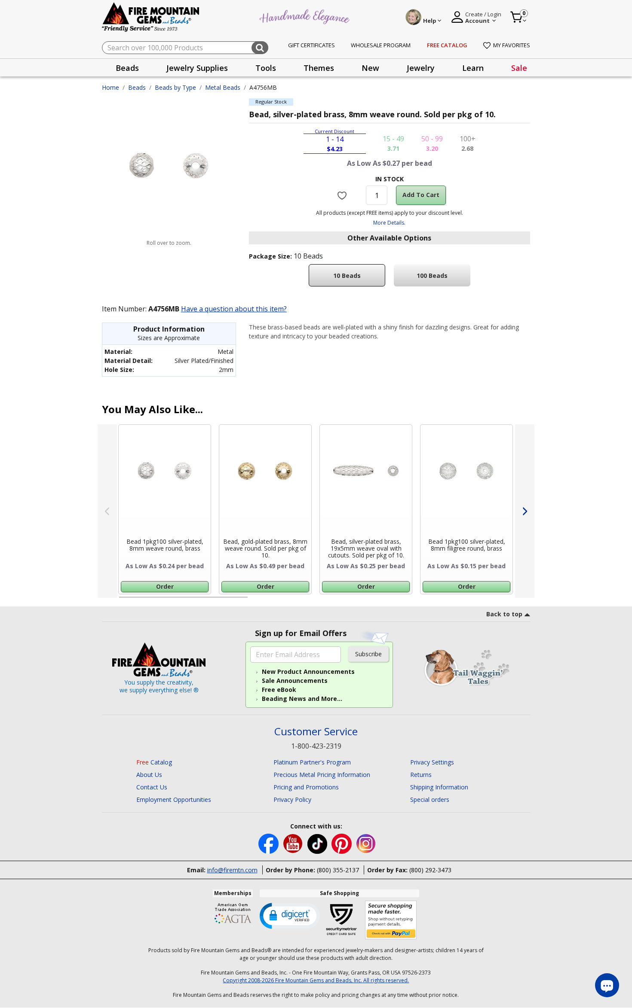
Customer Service (316, 731)
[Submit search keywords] (260, 47)
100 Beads (432, 275)
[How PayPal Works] (391, 920)
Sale (519, 68)
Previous (107, 511)
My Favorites (511, 45)
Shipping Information (439, 787)
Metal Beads (222, 87)
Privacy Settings (432, 762)
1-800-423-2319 (316, 746)
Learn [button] (473, 68)
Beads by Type (175, 87)
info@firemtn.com (232, 870)
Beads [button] (127, 68)
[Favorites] (343, 195)
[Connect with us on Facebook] (269, 843)
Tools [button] (265, 68)
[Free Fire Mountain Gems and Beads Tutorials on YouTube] (294, 843)
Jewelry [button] (421, 68)
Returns (421, 774)
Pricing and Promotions (306, 787)
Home (110, 87)
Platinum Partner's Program (312, 762)
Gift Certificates (311, 45)
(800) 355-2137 (338, 870)
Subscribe (368, 654)
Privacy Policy (292, 799)
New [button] (370, 68)
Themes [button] (319, 68)
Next (524, 511)
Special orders (429, 799)
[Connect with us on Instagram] (366, 843)
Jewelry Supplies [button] (197, 68)
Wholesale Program (381, 45)
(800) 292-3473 (430, 870)
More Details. (389, 222)
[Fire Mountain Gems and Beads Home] (151, 16)
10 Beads (347, 275)
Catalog (154, 762)
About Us (149, 774)
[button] (290, 915)
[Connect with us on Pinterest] (342, 843)
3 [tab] (388, 601)
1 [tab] (123, 601)
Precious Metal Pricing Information (321, 774)
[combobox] (185, 47)
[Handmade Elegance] (305, 15)
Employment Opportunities (173, 799)
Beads (137, 87)
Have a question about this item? (234, 309)
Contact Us (151, 787)
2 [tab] (256, 601)
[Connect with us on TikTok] (318, 843)
